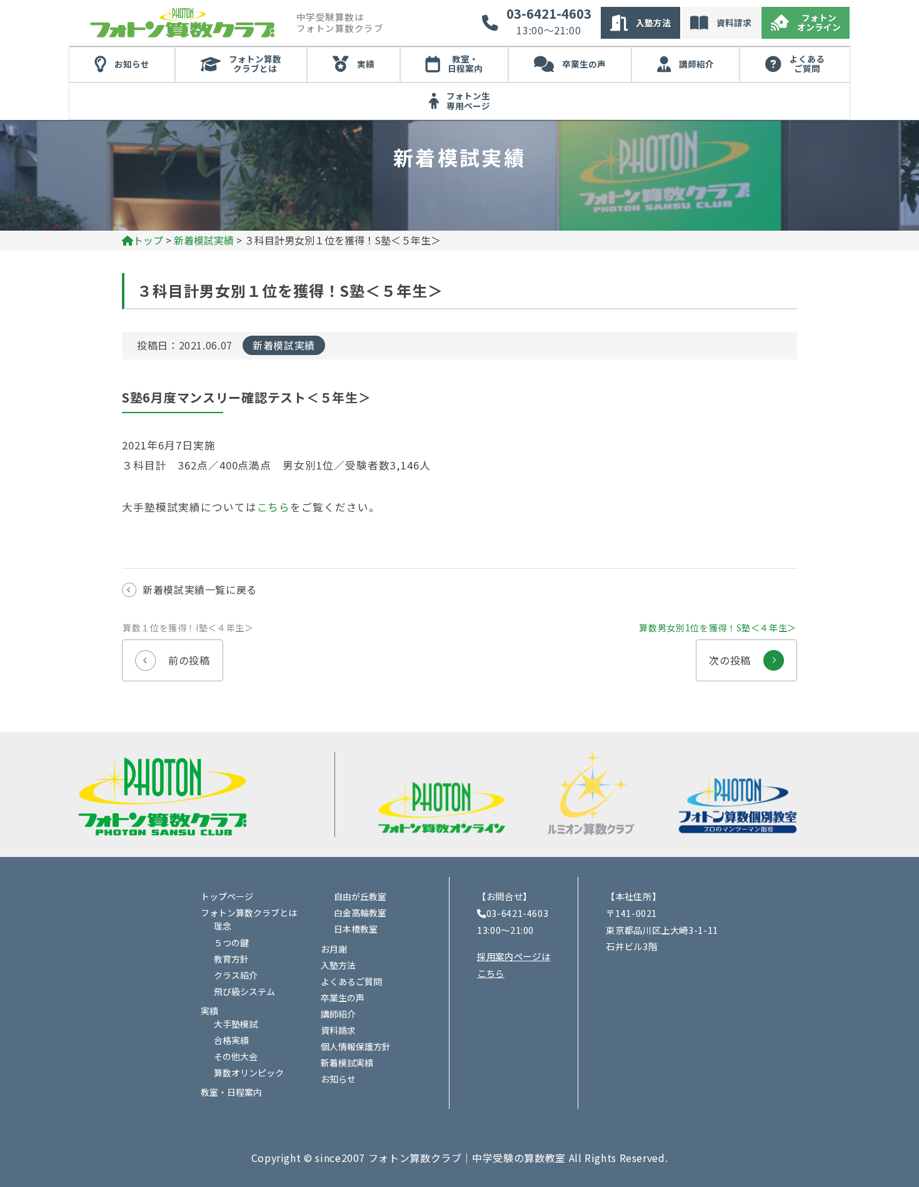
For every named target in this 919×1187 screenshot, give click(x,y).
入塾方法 (653, 22)
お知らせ (131, 64)
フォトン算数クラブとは (255, 64)
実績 (365, 64)
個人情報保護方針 (356, 1046)
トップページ (227, 896)
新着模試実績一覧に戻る (200, 589)
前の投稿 (173, 653)
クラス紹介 (236, 975)
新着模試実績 (284, 345)
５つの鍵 (231, 942)
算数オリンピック (249, 1072)
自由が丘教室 (360, 896)
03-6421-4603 (548, 13)
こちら (274, 506)
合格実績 (231, 1040)
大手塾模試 (236, 1024)
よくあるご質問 (807, 64)
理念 (222, 925)
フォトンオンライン (819, 22)
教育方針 (231, 959)
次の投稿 (746, 653)
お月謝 (334, 949)
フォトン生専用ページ (468, 100)
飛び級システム (244, 991)
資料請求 (733, 22)
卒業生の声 (584, 64)
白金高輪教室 (360, 912)
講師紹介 (696, 64)
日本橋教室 (356, 929)
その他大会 (236, 1056)
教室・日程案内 (465, 64)
